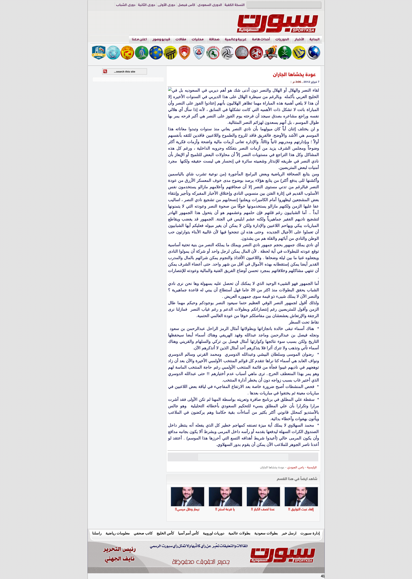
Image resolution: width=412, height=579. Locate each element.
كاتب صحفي (143, 533)
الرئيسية (312, 467)
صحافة (214, 39)
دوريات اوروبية (213, 533)
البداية (314, 39)
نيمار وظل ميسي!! (187, 509)
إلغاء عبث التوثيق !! (301, 509)
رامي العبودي (295, 467)
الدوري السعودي (210, 5)
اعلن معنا (139, 39)
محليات (198, 39)
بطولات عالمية (239, 533)
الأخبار (299, 39)
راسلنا (97, 533)
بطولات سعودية (266, 533)
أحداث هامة (261, 39)
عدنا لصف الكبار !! (263, 509)
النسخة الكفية (235, 5)
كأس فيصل (186, 5)
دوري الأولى (166, 5)
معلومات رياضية (118, 533)
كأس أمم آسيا (188, 533)
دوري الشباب (125, 5)
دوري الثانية (146, 5)
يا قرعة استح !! (225, 509)
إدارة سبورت (310, 533)
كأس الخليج (165, 533)
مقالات (180, 39)
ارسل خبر (289, 533)
